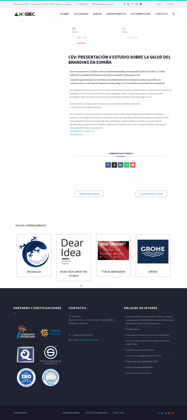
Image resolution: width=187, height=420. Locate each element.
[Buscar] (173, 14)
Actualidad (81, 14)
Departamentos (116, 14)
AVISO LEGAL (118, 413)
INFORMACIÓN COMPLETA (82, 131)
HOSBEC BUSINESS (71, 413)
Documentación (140, 14)
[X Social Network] (114, 165)
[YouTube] (141, 4)
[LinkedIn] (128, 4)
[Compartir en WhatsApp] (126, 165)
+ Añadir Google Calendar (89, 194)
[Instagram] (137, 4)
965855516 (83, 4)
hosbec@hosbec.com (104, 4)
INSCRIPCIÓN (76, 134)
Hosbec (64, 14)
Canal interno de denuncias (138, 373)
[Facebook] (124, 4)
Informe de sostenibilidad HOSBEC (142, 361)
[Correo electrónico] (133, 165)
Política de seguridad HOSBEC (140, 367)
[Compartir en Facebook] (108, 165)
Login (159, 4)
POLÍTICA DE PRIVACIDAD (96, 413)
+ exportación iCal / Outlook (151, 194)
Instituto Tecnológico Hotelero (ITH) (143, 355)
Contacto (161, 14)
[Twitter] (132, 4)
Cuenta (171, 4)
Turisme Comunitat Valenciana (140, 350)
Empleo (97, 14)
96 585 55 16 (87, 335)
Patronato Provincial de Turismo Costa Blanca (147, 335)
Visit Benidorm (133, 329)
